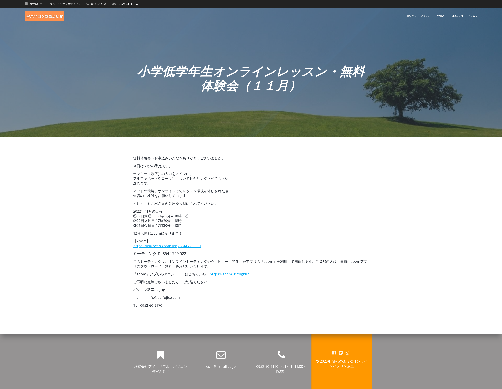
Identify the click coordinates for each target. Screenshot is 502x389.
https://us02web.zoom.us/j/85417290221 (167, 245)
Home (411, 16)
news (472, 16)
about (426, 16)
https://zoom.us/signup (230, 274)
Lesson (457, 16)
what (441, 16)
